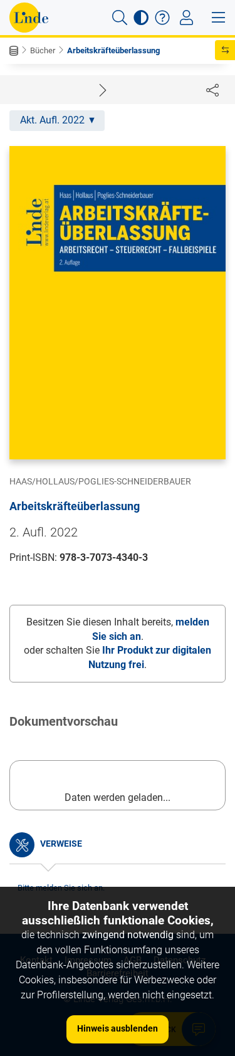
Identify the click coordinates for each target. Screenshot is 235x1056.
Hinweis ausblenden (117, 1028)
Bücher (42, 50)
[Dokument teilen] (212, 89)
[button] (119, 17)
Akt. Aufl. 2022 (52, 120)
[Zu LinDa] (28, 18)
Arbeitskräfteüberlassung (113, 50)
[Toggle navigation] (186, 17)
